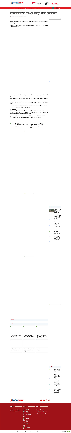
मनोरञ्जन (31, 8)
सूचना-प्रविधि (26, 8)
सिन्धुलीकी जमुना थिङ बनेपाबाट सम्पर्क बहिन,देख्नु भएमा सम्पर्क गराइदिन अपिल (57, 392)
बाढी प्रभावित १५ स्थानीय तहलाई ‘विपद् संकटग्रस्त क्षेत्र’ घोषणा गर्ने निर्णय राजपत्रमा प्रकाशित (57, 216)
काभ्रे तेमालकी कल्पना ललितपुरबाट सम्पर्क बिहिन (57, 370)
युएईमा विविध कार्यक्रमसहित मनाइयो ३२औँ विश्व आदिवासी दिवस (29, 336)
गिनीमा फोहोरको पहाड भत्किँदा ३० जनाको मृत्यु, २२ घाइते (16, 336)
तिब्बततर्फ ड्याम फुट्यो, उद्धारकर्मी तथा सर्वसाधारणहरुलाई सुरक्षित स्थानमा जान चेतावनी (57, 222)
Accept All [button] (68, 431)
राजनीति (18, 8)
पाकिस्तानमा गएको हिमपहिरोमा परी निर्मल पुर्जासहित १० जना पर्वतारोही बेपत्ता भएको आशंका (42, 336)
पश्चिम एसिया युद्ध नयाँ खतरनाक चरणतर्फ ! (41, 349)
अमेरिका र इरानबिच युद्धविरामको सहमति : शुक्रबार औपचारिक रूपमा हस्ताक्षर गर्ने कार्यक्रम (29, 350)
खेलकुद (35, 8)
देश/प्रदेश (21, 8)
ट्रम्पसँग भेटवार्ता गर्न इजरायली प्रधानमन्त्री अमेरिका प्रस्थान (15, 349)
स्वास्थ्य (38, 8)
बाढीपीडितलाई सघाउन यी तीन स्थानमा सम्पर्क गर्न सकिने (57, 233)
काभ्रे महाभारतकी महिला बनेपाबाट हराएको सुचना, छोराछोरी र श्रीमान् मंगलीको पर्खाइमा (56, 381)
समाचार (14, 8)
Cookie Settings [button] (64, 431)
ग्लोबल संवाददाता (15, 17)
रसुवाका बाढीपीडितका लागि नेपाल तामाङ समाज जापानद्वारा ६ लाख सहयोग (57, 228)
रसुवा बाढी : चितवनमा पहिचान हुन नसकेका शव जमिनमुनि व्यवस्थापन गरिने (57, 211)
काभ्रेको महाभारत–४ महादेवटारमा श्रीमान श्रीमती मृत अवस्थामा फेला (57, 376)
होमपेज (11, 10)
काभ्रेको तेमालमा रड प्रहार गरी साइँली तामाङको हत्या (57, 386)
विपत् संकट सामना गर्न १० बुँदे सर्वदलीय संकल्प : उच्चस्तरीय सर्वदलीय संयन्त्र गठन (57, 238)
